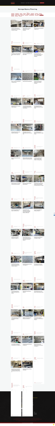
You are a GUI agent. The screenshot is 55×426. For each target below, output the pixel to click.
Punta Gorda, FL (40, 13)
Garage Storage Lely (38, 418)
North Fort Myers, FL (17, 14)
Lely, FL (35, 14)
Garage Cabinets (23, 42)
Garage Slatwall (12, 68)
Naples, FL (41, 14)
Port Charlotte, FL (12, 14)
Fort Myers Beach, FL (32, 14)
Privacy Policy (35, 414)
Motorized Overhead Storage (35, 358)
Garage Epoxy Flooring (12, 70)
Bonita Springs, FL (27, 14)
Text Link (35, 382)
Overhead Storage (35, 71)
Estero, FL (12, 387)
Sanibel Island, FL (28, 13)
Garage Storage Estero (23, 418)
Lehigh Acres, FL (21, 14)
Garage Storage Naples (33, 418)
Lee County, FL (21, 13)
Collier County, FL (12, 13)
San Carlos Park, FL (32, 13)
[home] (13, 3)
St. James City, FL (24, 13)
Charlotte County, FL (17, 13)
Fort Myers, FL (38, 14)
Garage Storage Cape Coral (17, 418)
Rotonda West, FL (36, 13)
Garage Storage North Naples (28, 418)
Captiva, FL (24, 14)
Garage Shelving (12, 41)
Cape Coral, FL (12, 71)
